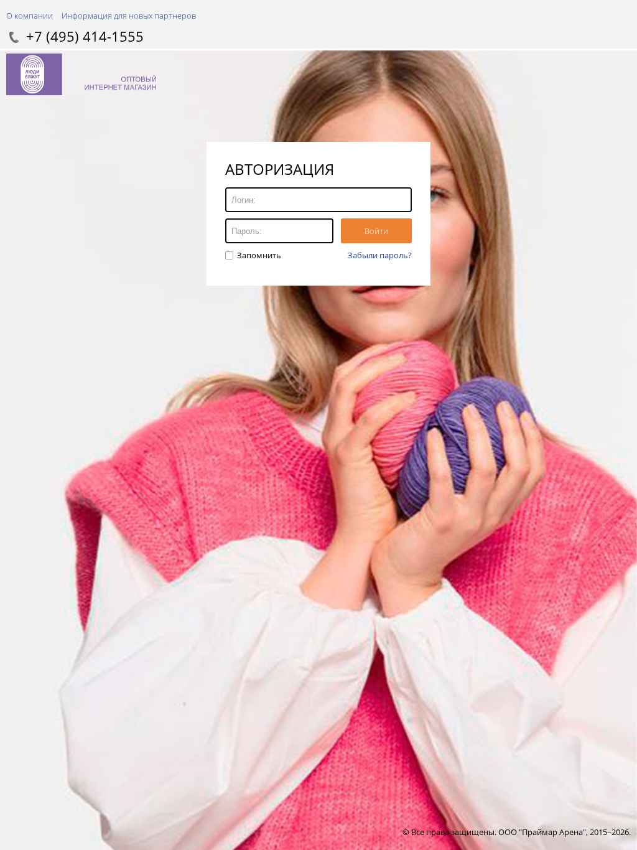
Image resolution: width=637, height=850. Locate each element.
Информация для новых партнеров (129, 15)
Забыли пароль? (380, 255)
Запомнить (258, 255)
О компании (29, 15)
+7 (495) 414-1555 (85, 36)
